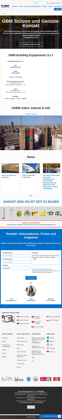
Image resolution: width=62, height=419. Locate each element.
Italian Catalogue (24, 320)
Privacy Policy (31, 406)
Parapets (44, 6)
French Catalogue (39, 326)
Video (33, 357)
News (31, 195)
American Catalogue (55, 316)
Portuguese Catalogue (38, 322)
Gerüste (21, 6)
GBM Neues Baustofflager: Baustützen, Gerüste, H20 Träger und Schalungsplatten (38, 340)
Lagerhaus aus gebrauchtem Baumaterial (38, 346)
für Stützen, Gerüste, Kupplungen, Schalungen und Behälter (31, 223)
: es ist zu (31, 201)
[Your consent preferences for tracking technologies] (59, 416)
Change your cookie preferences (22, 356)
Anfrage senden (31, 278)
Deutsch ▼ (55, 3)
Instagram (52, 348)
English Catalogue (24, 316)
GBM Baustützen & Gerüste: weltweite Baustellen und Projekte (38, 352)
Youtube (52, 351)
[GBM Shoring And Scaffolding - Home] (5, 7)
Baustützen (15, 6)
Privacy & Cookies (21, 351)
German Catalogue (24, 323)
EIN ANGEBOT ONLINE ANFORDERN (31, 44)
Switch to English (31, 417)
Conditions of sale (21, 360)
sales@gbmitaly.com (26, 402)
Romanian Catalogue (37, 317)
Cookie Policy (31, 407)
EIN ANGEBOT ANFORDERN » (50, 416)
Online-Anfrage (57, 6)
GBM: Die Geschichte (22, 341)
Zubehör (50, 6)
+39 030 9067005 (39, 402)
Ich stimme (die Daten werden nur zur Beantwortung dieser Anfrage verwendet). (46, 270)
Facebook (52, 341)
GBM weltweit (20, 345)
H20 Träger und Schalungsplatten (32, 6)
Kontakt (19, 367)
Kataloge (4, 356)
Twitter (51, 345)
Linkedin (52, 338)
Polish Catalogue (54, 320)
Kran (33, 361)
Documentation (21, 363)
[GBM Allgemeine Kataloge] (8, 322)
